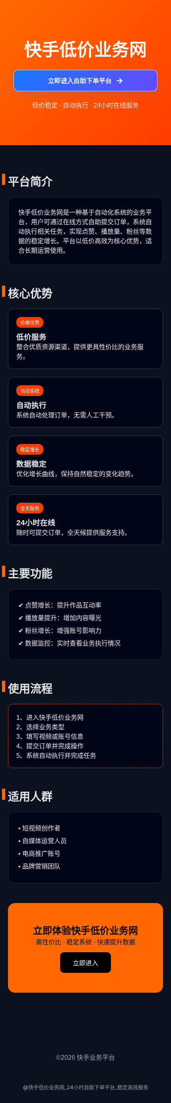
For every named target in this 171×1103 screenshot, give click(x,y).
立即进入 (85, 963)
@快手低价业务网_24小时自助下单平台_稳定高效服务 (85, 1087)
